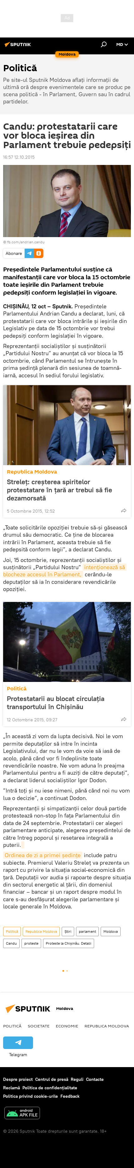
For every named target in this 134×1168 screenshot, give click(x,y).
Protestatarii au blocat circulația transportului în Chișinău (55, 702)
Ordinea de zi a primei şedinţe (43, 855)
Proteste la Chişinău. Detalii (68, 943)
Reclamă (11, 1088)
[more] (123, 510)
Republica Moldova (32, 472)
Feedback (69, 1096)
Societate (39, 1026)
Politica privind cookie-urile (30, 1096)
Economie (67, 1026)
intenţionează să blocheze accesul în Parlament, (65, 571)
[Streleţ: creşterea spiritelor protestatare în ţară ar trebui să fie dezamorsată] (67, 425)
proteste (31, 943)
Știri (68, 931)
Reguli (77, 1079)
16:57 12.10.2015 (19, 157)
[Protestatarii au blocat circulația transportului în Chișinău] (67, 642)
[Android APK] (22, 1114)
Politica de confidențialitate (49, 1088)
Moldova (110, 931)
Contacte (95, 1079)
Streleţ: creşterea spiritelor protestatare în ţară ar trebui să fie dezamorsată (59, 490)
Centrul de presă (51, 1079)
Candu (11, 943)
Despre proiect (18, 1079)
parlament (87, 931)
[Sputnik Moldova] (18, 47)
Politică (16, 689)
